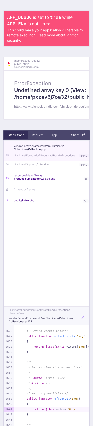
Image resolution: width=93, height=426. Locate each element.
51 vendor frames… (25, 189)
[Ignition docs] (10, 64)
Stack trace (16, 135)
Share (75, 135)
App (54, 135)
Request (37, 135)
